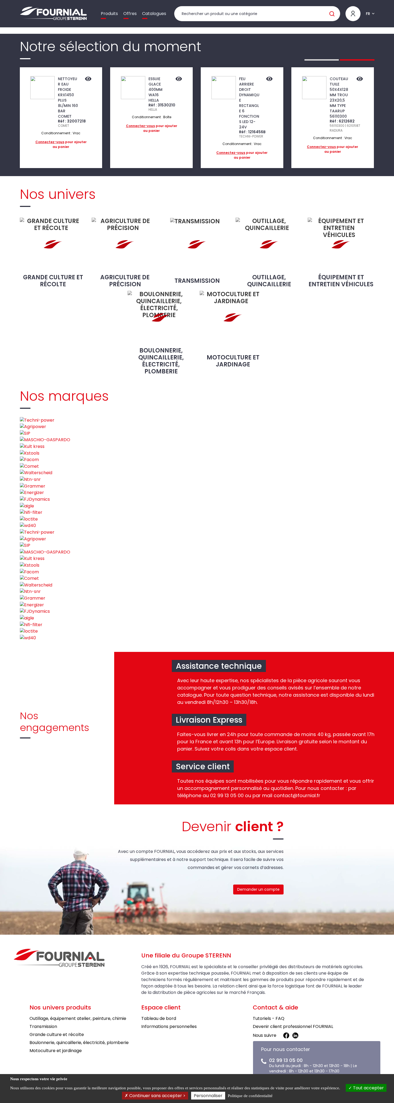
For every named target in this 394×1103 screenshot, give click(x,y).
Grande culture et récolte (53, 280)
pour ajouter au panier (61, 144)
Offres (130, 13)
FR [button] (368, 13)
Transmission (197, 281)
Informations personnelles (169, 1026)
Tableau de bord (158, 1018)
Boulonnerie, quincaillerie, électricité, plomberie (161, 360)
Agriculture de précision (125, 280)
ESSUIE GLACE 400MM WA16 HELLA (155, 89)
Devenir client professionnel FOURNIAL (293, 1026)
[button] (321, 60)
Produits (109, 13)
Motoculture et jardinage (233, 361)
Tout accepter (368, 1088)
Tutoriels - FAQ (268, 1018)
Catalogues (154, 13)
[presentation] (6, 117)
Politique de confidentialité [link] (250, 1096)
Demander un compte (258, 889)
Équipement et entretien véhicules (340, 280)
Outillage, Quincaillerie (269, 280)
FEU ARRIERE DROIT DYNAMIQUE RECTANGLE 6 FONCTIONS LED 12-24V (249, 103)
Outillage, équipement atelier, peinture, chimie (77, 1018)
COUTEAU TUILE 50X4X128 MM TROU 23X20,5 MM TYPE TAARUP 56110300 (339, 97)
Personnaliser (208, 1096)
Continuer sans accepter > (156, 1096)
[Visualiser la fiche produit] (88, 79)
